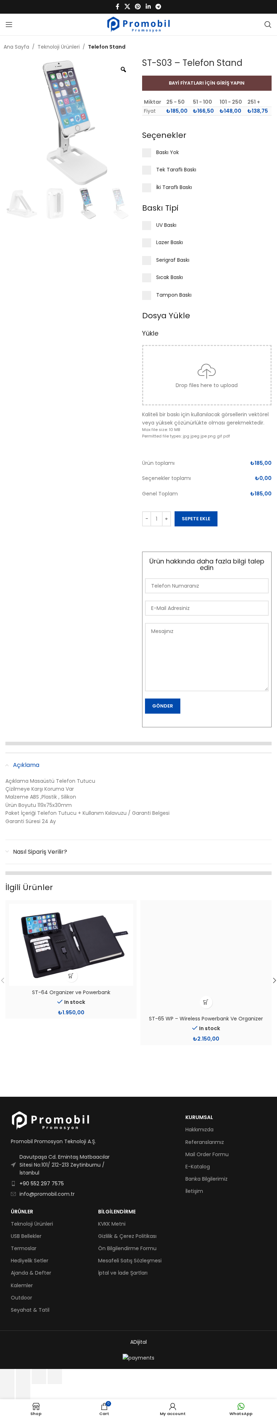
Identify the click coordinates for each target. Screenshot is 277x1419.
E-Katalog (197, 1166)
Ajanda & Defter (31, 1272)
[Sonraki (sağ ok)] (23, 1391)
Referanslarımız (204, 1142)
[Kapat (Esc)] (55, 1376)
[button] (71, 976)
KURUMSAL (199, 1117)
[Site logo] (138, 24)
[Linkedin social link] (148, 6)
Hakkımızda (199, 1129)
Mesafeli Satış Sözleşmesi (130, 1260)
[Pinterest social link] (138, 6)
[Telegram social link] (158, 6)
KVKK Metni (112, 1223)
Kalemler (22, 1285)
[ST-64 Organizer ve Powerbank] (71, 944)
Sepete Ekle (196, 518)
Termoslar (23, 1248)
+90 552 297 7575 (41, 1183)
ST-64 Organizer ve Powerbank (71, 992)
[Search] (268, 24)
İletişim (194, 1191)
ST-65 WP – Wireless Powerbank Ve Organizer (206, 1018)
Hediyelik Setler (29, 1260)
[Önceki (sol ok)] (7, 1391)
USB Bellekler (26, 1236)
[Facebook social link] (117, 6)
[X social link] (127, 6)
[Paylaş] (39, 1376)
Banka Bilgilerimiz (206, 1178)
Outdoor (21, 1297)
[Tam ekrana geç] (23, 1376)
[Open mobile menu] (9, 24)
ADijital (138, 1342)
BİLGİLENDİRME (117, 1211)
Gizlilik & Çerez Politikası (127, 1236)
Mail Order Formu (207, 1154)
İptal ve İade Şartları (123, 1272)
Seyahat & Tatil (30, 1310)
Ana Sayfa (16, 46)
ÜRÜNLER (22, 1211)
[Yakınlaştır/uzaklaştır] (7, 1376)
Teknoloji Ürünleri (59, 46)
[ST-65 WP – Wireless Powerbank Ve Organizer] (206, 958)
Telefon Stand (107, 46)
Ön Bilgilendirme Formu (127, 1248)
